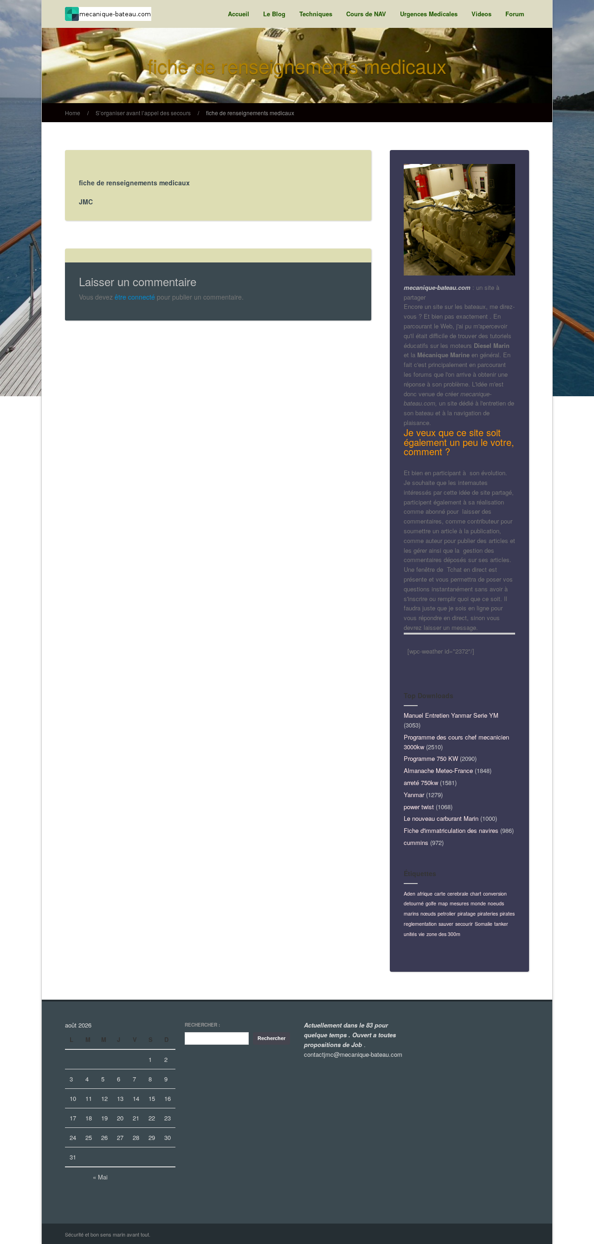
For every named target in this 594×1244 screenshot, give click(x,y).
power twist (419, 806)
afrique (425, 893)
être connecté (135, 296)
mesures (459, 903)
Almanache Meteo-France (438, 770)
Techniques (315, 13)
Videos (481, 13)
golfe (431, 903)
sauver (446, 923)
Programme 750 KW (431, 758)
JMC (86, 201)
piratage (467, 913)
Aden (409, 893)
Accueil (238, 13)
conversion (495, 893)
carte (440, 893)
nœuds (428, 913)
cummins (416, 842)
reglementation (420, 923)
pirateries (488, 913)
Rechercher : (202, 1024)
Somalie (483, 923)
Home (72, 113)
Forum (514, 13)
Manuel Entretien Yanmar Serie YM (451, 715)
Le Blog (274, 13)
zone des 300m (443, 933)
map (443, 903)
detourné (414, 903)
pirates (507, 913)
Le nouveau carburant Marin (441, 818)
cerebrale (457, 893)
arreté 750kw (421, 782)
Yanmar (414, 794)
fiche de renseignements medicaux (250, 113)
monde (478, 903)
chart (475, 893)
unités (410, 933)
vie (422, 933)
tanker (501, 923)
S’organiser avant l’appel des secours (143, 113)
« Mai (100, 1176)
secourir (464, 923)
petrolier (447, 913)
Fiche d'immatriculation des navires (451, 830)
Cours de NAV (366, 13)
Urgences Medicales (429, 13)
